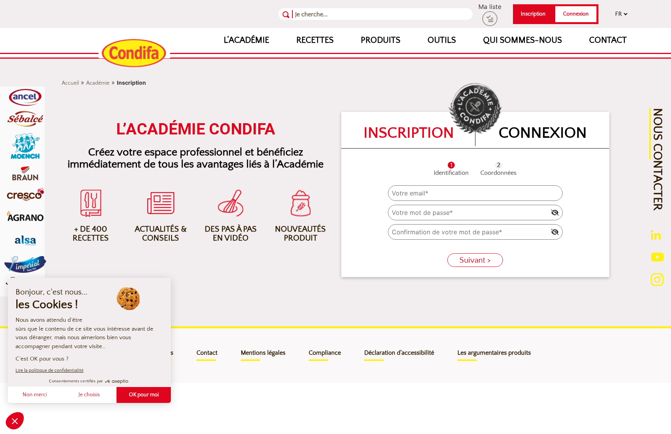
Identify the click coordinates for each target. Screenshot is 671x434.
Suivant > (475, 260)
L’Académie (246, 40)
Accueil (70, 83)
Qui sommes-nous (522, 40)
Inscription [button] (533, 14)
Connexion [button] (576, 14)
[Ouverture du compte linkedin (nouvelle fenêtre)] (656, 234)
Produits (380, 40)
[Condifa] (134, 53)
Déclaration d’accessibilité (399, 352)
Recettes (315, 40)
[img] (555, 212)
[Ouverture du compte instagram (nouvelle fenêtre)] (657, 279)
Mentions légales (263, 352)
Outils (442, 40)
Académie (98, 83)
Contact (608, 40)
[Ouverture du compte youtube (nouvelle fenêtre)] (657, 256)
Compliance (325, 352)
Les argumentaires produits (494, 352)
